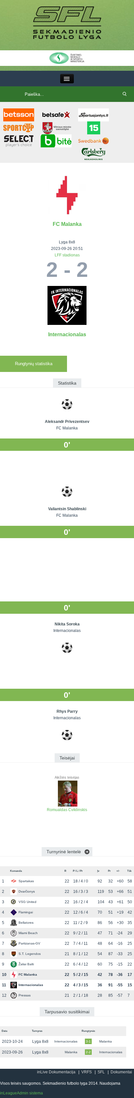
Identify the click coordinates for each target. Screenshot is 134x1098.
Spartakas (26, 881)
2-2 (88, 1052)
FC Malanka (67, 224)
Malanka (105, 1041)
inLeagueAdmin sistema (21, 1093)
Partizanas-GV (29, 943)
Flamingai (26, 912)
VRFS (86, 1072)
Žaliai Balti (26, 964)
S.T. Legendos (30, 954)
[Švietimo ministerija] (67, 58)
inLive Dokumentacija (56, 1072)
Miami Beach (28, 933)
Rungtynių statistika (33, 363)
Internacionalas (67, 334)
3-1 (88, 1041)
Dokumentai (121, 1072)
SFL (101, 1072)
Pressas (25, 995)
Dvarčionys (27, 891)
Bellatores (26, 922)
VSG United (27, 902)
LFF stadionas (67, 255)
